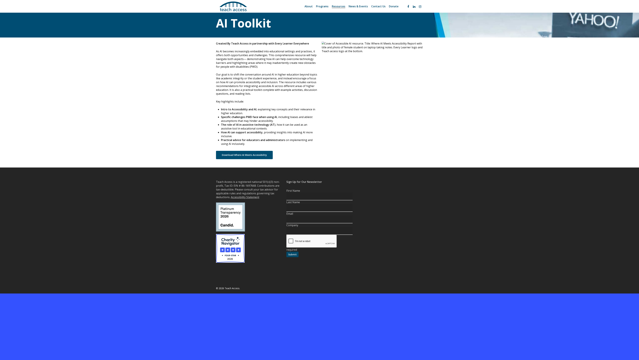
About (309, 6)
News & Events (358, 6)
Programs (322, 6)
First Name (293, 190)
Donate (394, 6)
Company (292, 225)
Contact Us (378, 6)
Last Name (293, 202)
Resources (338, 6)
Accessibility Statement (245, 197)
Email (289, 214)
